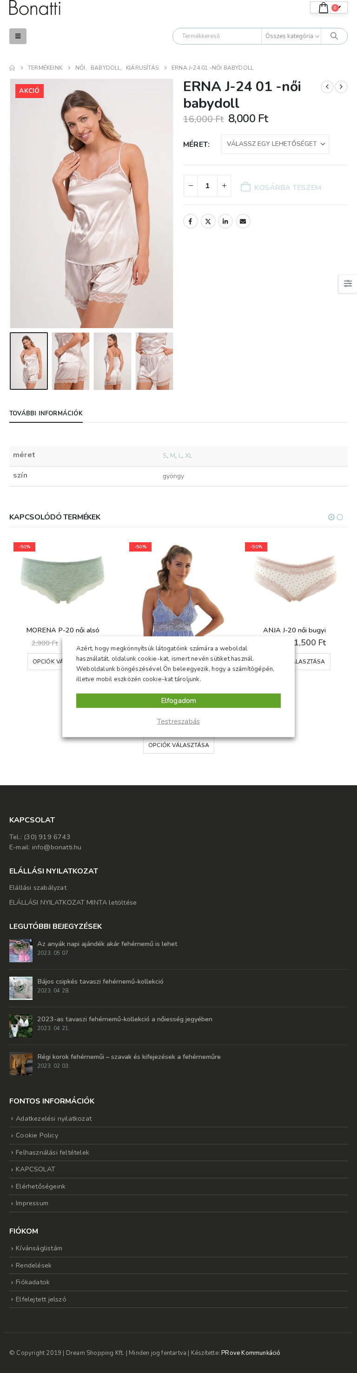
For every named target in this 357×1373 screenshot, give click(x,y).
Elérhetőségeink (41, 1186)
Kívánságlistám (39, 1248)
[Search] (334, 36)
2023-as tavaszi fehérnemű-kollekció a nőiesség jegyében (124, 1019)
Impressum (32, 1203)
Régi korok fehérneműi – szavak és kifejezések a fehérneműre (129, 1056)
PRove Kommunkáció (250, 1353)
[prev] (327, 86)
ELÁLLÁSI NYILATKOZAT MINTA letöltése (73, 902)
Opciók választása (63, 745)
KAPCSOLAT (35, 1169)
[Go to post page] (21, 950)
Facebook (190, 221)
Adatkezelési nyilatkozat (54, 1118)
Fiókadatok (33, 1282)
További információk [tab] (46, 413)
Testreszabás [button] (178, 721)
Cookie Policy (37, 1135)
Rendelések (34, 1265)
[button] (17, 36)
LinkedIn (225, 221)
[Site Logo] (34, 7)
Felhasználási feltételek (52, 1152)
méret (195, 144)
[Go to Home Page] (12, 68)
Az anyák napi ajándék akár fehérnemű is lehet (107, 943)
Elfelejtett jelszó (41, 1299)
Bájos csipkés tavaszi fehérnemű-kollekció (100, 981)
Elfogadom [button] (179, 700)
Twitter (208, 221)
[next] (341, 86)
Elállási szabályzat (37, 887)
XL (188, 455)
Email (243, 221)
